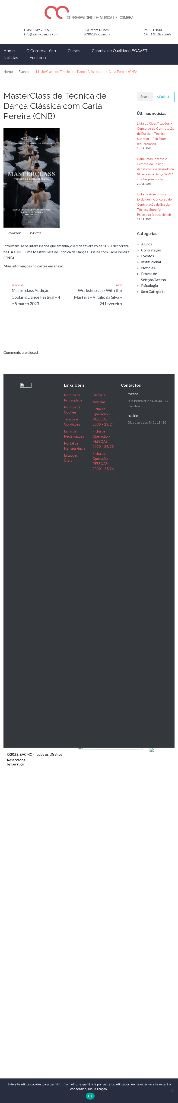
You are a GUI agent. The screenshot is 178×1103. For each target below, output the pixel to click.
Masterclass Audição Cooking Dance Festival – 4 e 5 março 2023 (36, 297)
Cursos (74, 50)
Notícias (148, 268)
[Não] (172, 1090)
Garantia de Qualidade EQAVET (120, 50)
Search (163, 97)
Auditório (38, 57)
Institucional (151, 262)
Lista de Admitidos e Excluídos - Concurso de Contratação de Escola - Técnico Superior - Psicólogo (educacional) (154, 204)
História (98, 395)
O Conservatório (41, 50)
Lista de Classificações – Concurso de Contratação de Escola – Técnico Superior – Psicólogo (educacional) (156, 133)
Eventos (35, 233)
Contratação (151, 250)
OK (90, 1096)
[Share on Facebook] (5, 332)
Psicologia (149, 285)
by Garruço (15, 764)
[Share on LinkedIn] (22, 332)
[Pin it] (17, 332)
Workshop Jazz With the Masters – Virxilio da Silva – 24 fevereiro (98, 297)
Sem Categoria (153, 291)
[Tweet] (11, 332)
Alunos (146, 244)
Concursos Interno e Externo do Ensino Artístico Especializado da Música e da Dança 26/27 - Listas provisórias (155, 169)
